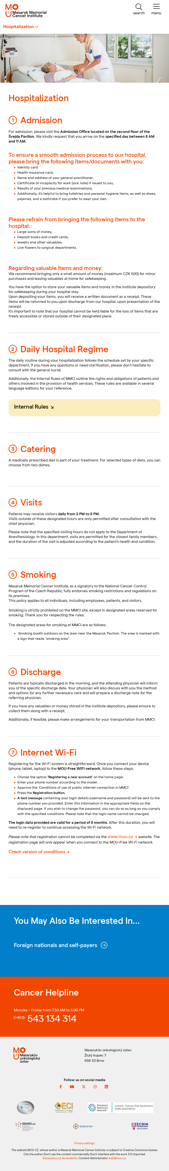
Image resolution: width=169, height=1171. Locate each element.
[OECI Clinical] (63, 1107)
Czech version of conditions (37, 851)
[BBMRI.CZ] (25, 1126)
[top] (160, 1163)
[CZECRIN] (140, 1126)
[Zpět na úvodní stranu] (28, 10)
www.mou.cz (120, 836)
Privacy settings (84, 1143)
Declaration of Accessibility (60, 1158)
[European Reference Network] (121, 1107)
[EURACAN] (83, 1126)
